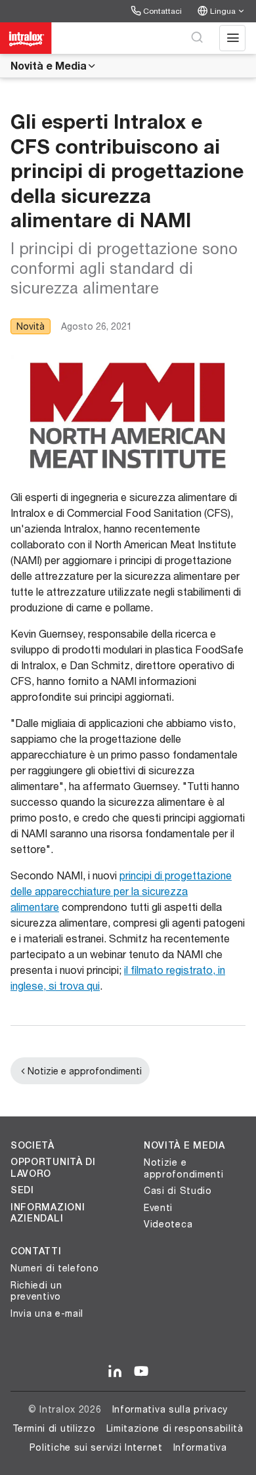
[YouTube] (141, 1371)
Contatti (36, 1251)
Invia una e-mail (47, 1313)
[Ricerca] (196, 38)
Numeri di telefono (55, 1267)
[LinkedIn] (115, 1371)
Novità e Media (49, 65)
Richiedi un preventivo (36, 1290)
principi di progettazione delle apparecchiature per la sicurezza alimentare (121, 891)
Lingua (223, 11)
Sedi (22, 1190)
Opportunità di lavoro (53, 1167)
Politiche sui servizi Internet (96, 1447)
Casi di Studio (178, 1190)
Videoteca (168, 1223)
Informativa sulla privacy (170, 1409)
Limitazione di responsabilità (175, 1428)
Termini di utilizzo (53, 1428)
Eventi (158, 1207)
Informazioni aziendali (48, 1213)
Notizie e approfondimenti (85, 1070)
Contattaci (162, 11)
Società (32, 1145)
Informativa (200, 1447)
